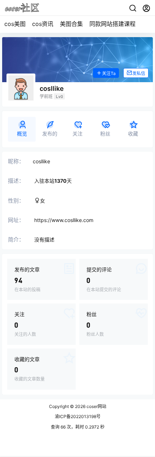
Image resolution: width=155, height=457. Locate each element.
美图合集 (71, 23)
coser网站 (95, 406)
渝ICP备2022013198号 (78, 416)
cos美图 (15, 23)
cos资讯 (42, 23)
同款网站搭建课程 (112, 23)
